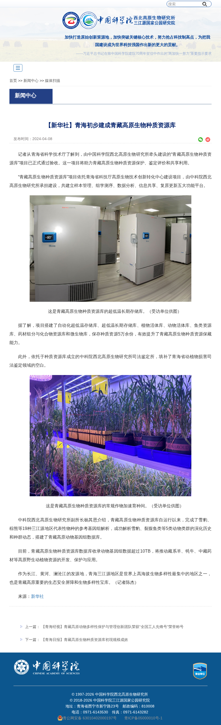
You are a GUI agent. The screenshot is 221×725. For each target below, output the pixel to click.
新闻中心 (31, 80)
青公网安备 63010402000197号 (90, 718)
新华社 (37, 596)
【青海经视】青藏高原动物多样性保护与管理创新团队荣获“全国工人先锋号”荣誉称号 (112, 627)
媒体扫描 (52, 80)
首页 (13, 80)
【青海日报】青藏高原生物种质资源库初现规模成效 (84, 639)
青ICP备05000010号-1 (143, 718)
